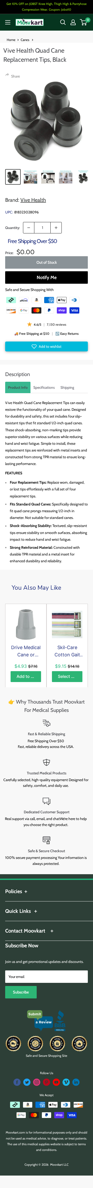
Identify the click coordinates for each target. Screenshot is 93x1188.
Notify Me (47, 277)
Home (11, 40)
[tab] (17, 387)
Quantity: (12, 227)
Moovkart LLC (59, 1164)
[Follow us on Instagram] (36, 1082)
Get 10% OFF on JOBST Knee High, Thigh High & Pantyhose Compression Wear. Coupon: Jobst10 (46, 6)
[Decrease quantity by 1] (28, 227)
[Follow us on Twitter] (26, 1082)
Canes (25, 40)
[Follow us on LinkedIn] (76, 1082)
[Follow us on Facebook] (17, 1082)
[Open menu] (7, 22)
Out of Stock (46, 262)
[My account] (73, 22)
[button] (46, 346)
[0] (83, 22)
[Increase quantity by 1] (56, 227)
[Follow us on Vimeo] (66, 1082)
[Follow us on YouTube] (56, 1082)
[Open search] (63, 22)
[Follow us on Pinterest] (46, 1082)
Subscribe (21, 992)
